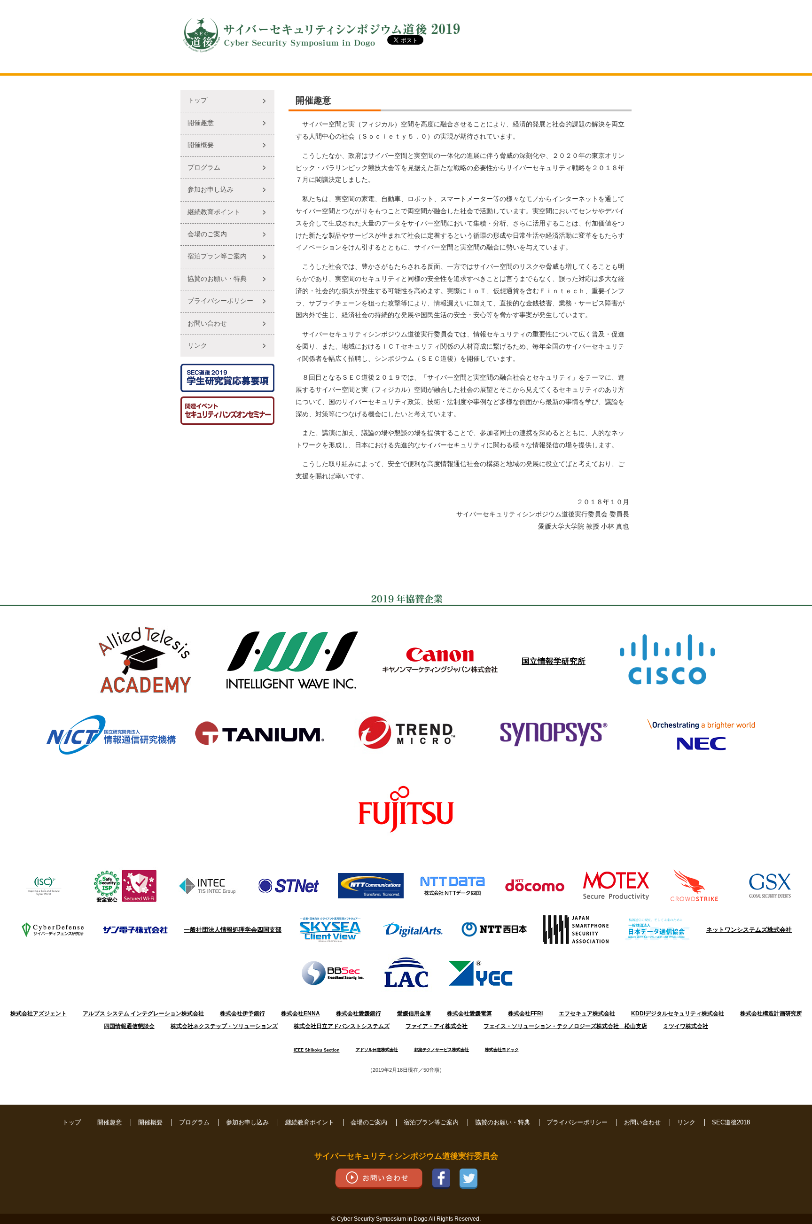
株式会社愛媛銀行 (358, 1013)
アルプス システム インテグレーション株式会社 (143, 1013)
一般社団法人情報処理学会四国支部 (232, 929)
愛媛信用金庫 (414, 1013)
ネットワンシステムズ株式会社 (749, 929)
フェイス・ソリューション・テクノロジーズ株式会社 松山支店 (565, 1026)
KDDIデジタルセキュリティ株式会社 (677, 1013)
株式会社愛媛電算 (469, 1013)
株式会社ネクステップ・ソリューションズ (224, 1026)
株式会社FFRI (525, 1013)
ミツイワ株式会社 (685, 1026)
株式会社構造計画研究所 (771, 1013)
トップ (197, 100)
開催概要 (200, 144)
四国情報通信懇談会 (129, 1026)
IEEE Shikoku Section (317, 1050)
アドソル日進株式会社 (377, 1049)
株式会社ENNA (300, 1013)
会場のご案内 (207, 234)
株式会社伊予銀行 (242, 1013)
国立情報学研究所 (554, 661)
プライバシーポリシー (220, 300)
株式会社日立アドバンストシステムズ (342, 1026)
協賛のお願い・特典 (217, 278)
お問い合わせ (207, 323)
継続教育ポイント (213, 212)
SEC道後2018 (731, 1122)
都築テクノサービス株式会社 (441, 1049)
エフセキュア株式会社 (587, 1013)
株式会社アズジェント (38, 1013)
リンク (197, 345)
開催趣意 (200, 122)
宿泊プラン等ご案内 (217, 256)
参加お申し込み (210, 189)
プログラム (203, 167)
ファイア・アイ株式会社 (437, 1026)
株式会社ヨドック (502, 1049)
